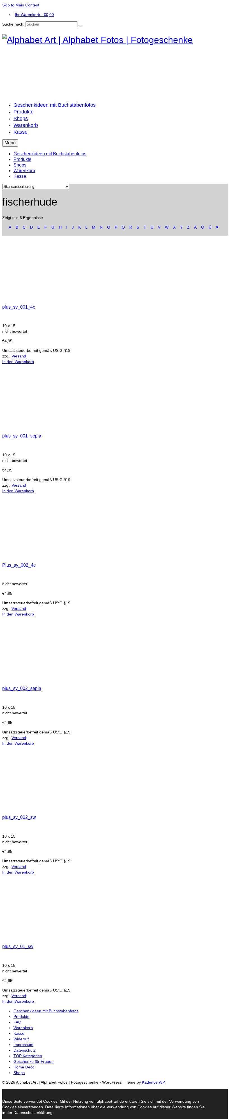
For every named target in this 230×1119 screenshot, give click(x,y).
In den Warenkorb (18, 361)
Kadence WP (153, 1082)
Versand (19, 356)
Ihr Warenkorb (34, 14)
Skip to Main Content (20, 5)
